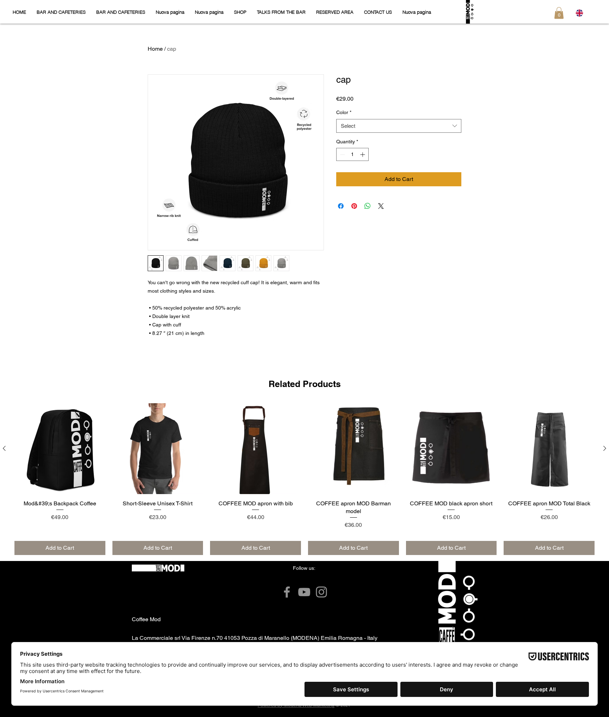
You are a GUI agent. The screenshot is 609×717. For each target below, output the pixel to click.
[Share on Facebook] (341, 206)
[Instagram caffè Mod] (321, 592)
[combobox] (398, 126)
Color (343, 112)
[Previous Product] (4, 448)
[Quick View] (59, 448)
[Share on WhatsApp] (367, 206)
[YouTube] (304, 592)
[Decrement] (341, 154)
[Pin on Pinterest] (354, 206)
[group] (304, 479)
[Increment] (363, 154)
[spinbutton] (352, 154)
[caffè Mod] (286, 592)
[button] (559, 13)
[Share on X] (381, 206)
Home (155, 48)
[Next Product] (605, 448)
